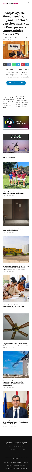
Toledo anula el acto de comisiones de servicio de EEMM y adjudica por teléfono (16, 229)
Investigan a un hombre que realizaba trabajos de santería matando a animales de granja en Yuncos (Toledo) (22, 101)
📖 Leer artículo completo (16, 83)
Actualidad (22, 37)
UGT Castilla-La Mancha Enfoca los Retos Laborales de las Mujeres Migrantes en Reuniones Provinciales (14, 306)
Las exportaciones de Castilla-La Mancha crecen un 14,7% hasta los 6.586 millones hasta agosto (8, 101)
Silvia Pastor (6, 347)
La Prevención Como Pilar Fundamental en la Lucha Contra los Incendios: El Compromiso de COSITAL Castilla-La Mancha (15, 422)
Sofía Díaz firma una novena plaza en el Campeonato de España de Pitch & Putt (13, 192)
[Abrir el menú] (28, 3)
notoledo (13, 37)
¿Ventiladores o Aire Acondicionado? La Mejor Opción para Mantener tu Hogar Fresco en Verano (16, 344)
